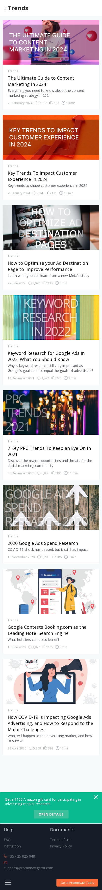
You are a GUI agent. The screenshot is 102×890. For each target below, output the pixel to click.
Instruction (12, 846)
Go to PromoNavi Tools (77, 883)
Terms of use (61, 839)
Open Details (51, 814)
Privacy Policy (61, 846)
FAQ (7, 839)
